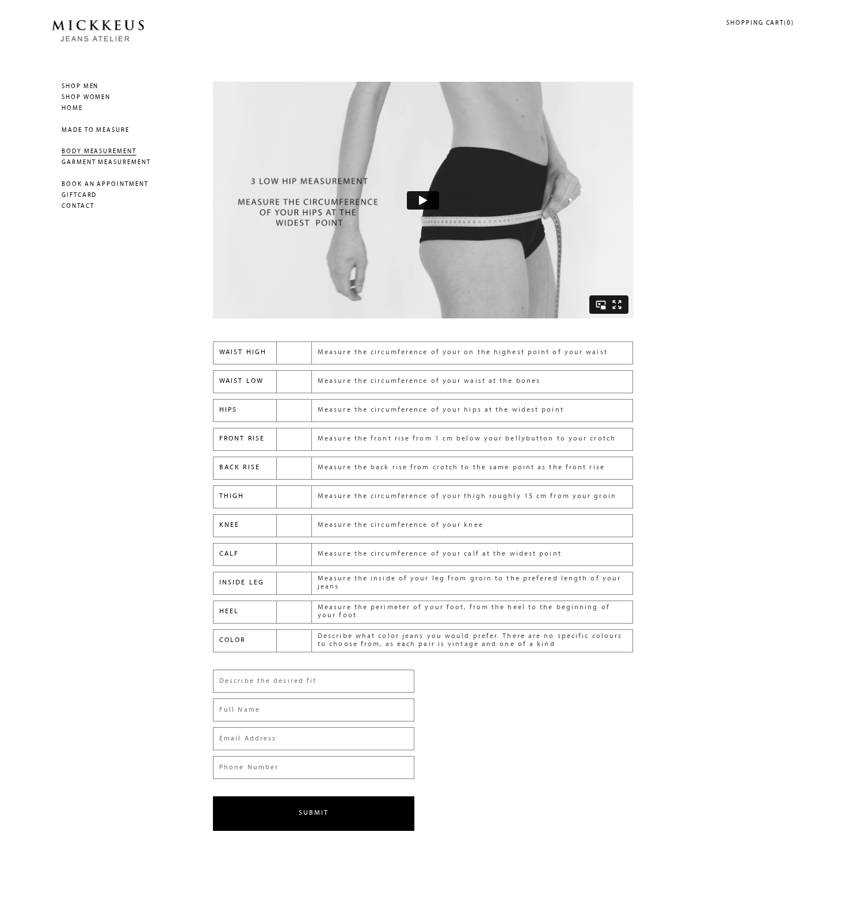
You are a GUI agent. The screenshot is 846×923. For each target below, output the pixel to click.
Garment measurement (106, 162)
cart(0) (760, 23)
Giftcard (79, 195)
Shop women (86, 97)
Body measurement (99, 152)
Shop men (80, 86)
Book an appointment (105, 184)
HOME (72, 108)
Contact (78, 206)
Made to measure (95, 130)
